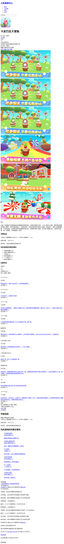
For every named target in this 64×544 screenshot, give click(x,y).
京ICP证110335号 (12, 531)
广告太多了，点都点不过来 (9, 295)
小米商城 (11, 483)
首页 (5, 6)
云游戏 (6, 8)
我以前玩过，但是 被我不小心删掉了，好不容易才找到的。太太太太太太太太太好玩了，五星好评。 (30, 334)
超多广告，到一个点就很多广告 (10, 359)
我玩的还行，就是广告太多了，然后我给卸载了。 (15, 283)
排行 (5, 10)
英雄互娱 (16, 483)
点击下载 (3, 408)
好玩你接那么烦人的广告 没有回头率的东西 (13, 385)
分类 (5, 12)
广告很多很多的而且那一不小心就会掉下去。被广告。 (17, 322)
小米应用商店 (5, 483)
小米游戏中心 (7, 3)
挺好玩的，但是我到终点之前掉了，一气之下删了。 (16, 346)
